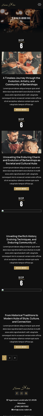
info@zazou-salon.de (22, 409)
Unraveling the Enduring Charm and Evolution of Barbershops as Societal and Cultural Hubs (21, 160)
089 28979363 (23, 406)
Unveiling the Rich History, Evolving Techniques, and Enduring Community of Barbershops (21, 241)
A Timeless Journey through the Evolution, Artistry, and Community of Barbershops (21, 81)
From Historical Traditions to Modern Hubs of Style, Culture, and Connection (21, 318)
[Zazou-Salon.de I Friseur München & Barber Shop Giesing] (9, 4)
